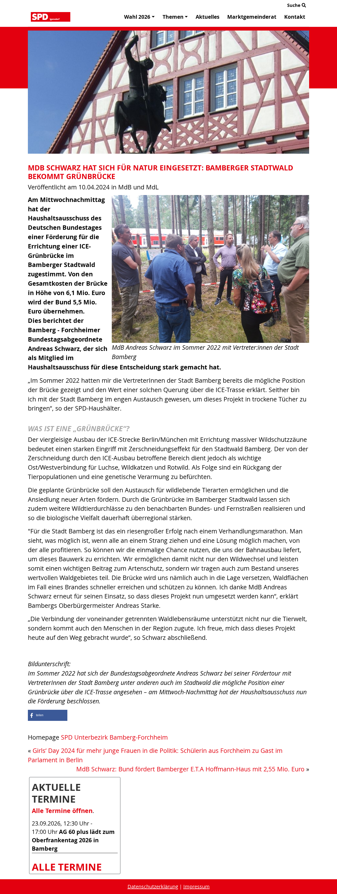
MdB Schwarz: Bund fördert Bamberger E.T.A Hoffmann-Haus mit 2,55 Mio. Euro (190, 769)
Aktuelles (207, 16)
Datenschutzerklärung (153, 886)
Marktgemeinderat (251, 16)
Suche (294, 5)
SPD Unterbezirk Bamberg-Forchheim (114, 737)
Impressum (196, 886)
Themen (173, 16)
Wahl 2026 (137, 16)
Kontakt (294, 16)
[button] (47, 715)
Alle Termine (67, 867)
